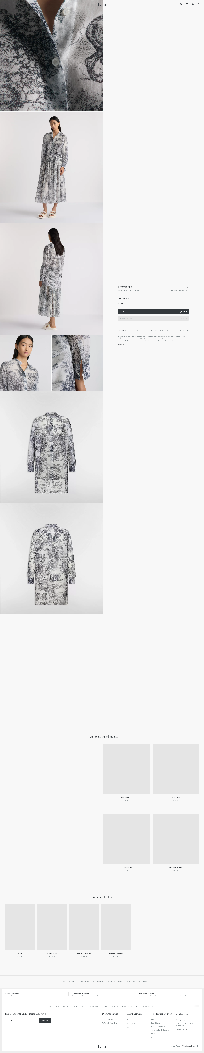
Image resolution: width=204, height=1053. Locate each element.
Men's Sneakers (98, 981)
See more (121, 344)
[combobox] (153, 299)
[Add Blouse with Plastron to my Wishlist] (131, 908)
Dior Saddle (155, 1019)
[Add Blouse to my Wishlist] (35, 908)
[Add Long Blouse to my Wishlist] (187, 286)
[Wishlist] (187, 4)
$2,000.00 (153, 312)
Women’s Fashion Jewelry (114, 981)
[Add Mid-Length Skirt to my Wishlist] (67, 908)
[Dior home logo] (102, 4)
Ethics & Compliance (158, 1026)
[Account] (193, 4)
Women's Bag (84, 981)
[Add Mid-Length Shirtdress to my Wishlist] (99, 908)
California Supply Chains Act (160, 1030)
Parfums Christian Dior (109, 1023)
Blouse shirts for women (79, 1006)
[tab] (122, 330)
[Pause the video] (4, 107)
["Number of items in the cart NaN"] (199, 4)
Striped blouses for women (144, 1006)
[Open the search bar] (181, 4)
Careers (154, 1038)
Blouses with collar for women (122, 1006)
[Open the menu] (5, 4)
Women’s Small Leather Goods (137, 981)
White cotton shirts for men (99, 1006)
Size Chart (121, 304)
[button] (51, 55)
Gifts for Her (61, 981)
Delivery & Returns (133, 1024)
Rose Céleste (155, 1023)
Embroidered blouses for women (57, 1006)
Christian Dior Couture (109, 1019)
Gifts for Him (73, 981)
